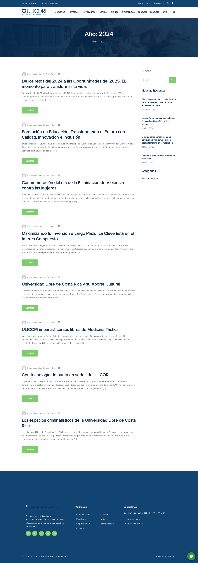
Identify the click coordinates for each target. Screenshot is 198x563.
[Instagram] (168, 3)
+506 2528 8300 (52, 3)
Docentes (142, 12)
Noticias (103, 12)
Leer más (30, 110)
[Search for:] (159, 80)
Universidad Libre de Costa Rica (41, 74)
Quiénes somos (83, 515)
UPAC (165, 12)
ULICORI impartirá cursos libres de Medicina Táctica (70, 330)
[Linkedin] (54, 533)
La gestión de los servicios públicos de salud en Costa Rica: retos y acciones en (158, 121)
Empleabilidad (128, 12)
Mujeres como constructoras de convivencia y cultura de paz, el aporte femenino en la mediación (157, 140)
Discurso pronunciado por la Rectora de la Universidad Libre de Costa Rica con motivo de (159, 102)
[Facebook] (164, 3)
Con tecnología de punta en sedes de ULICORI (66, 375)
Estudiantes (89, 12)
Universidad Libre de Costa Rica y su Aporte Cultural (71, 284)
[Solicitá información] (191, 556)
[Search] (172, 80)
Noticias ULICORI (150, 179)
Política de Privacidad (164, 557)
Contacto (154, 12)
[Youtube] (48, 533)
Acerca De (60, 12)
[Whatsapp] (172, 3)
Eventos (114, 12)
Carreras (74, 12)
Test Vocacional (144, 3)
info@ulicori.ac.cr (32, 3)
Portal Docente (107, 524)
